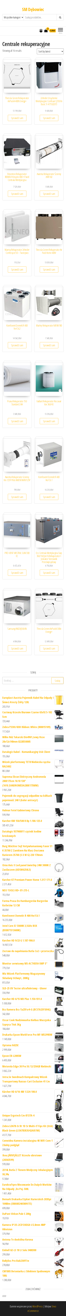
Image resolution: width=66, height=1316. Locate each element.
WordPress (37, 1306)
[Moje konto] (41, 30)
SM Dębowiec (33, 9)
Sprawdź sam (17, 118)
